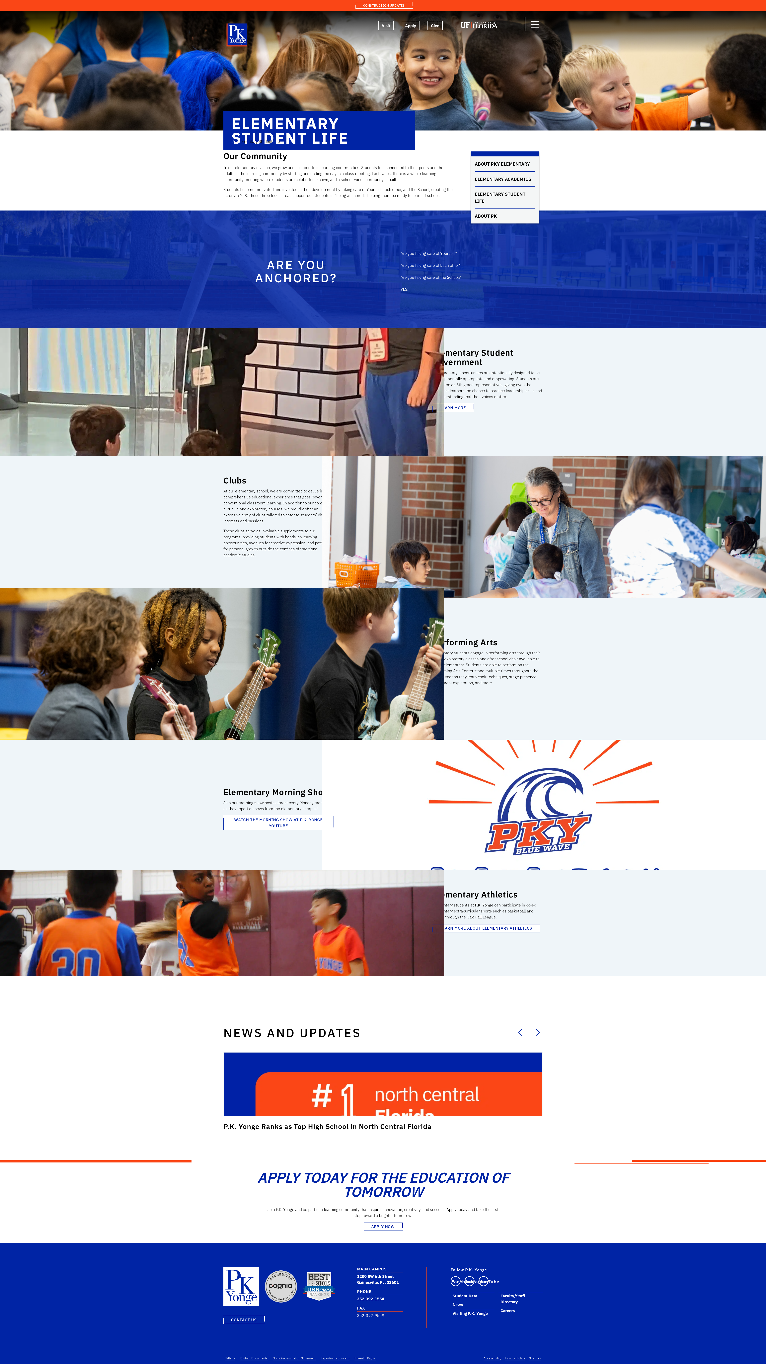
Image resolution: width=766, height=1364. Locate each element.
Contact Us (244, 1319)
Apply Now (383, 1226)
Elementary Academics (503, 179)
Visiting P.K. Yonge (470, 1313)
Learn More (453, 407)
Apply (410, 25)
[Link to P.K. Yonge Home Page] (237, 36)
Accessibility (492, 1358)
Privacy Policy (515, 1358)
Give (435, 25)
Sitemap (535, 1358)
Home (228, 141)
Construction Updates (384, 5)
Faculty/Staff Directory (512, 1299)
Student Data (465, 1296)
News (458, 1304)
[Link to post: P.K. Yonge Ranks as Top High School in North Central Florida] (383, 1084)
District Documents (254, 1358)
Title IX (230, 1358)
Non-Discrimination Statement (294, 1358)
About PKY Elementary (502, 164)
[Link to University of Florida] (479, 26)
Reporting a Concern (335, 1358)
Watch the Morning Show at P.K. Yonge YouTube (278, 822)
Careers (507, 1310)
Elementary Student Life (500, 197)
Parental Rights (365, 1358)
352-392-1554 (370, 1299)
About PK (486, 216)
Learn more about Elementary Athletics (486, 928)
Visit (386, 25)
